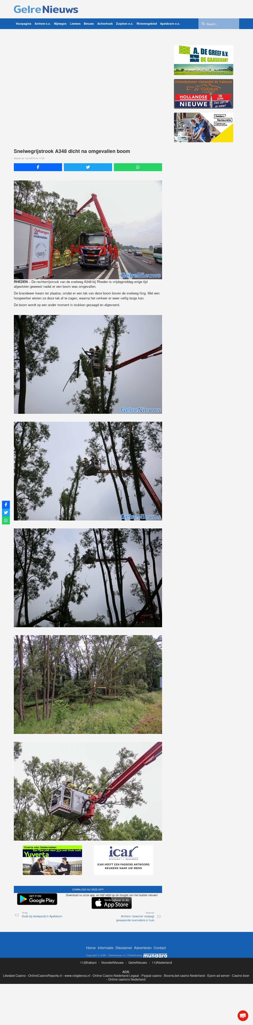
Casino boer (240, 975)
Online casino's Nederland (126, 979)
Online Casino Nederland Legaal (116, 975)
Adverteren (143, 947)
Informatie (105, 947)
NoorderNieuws (112, 962)
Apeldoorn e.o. (170, 23)
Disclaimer (123, 947)
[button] (243, 1015)
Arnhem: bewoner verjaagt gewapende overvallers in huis (135, 916)
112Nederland (162, 962)
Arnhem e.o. (43, 23)
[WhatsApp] (138, 167)
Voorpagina (23, 23)
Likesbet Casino (14, 975)
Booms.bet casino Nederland (184, 975)
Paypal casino (151, 975)
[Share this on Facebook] (38, 167)
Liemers (75, 23)
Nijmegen (60, 23)
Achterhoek (105, 23)
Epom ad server (218, 975)
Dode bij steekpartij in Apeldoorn (42, 914)
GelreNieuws (137, 962)
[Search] (203, 23)
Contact (160, 947)
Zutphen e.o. (124, 23)
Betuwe (89, 23)
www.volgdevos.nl (77, 975)
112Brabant (88, 962)
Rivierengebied (147, 23)
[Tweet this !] (88, 167)
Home (91, 947)
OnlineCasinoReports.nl (45, 975)
